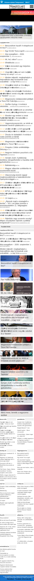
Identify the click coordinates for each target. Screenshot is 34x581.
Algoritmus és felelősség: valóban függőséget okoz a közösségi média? (7, 459)
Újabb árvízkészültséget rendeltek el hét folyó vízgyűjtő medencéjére (25, 504)
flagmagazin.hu (11, 48)
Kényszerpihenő (4, 518)
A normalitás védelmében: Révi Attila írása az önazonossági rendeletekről (25, 531)
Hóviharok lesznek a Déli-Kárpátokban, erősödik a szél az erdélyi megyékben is (25, 498)
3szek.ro (19, 59)
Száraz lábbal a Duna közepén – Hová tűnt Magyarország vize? (25, 537)
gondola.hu (14, 162)
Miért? (27, 2)
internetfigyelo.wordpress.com (19, 106)
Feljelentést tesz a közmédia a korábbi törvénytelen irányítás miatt (15, 36)
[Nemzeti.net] (17, 6)
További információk (23, 579)
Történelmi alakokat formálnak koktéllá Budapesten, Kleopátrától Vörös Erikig (8, 534)
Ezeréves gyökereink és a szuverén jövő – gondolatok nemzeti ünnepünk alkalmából (25, 525)
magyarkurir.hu (16, 56)
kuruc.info (13, 68)
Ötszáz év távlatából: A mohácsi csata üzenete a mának (15, 136)
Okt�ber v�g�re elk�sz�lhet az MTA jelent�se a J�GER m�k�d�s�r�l (17, 185)
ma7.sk (9, 149)
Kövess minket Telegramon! (14, 2)
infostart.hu (23, 82)
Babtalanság (10, 165)
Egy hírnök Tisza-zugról (14, 51)
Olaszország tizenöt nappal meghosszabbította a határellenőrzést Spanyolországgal (15, 177)
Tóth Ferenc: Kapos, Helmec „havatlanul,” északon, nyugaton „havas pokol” (7, 471)
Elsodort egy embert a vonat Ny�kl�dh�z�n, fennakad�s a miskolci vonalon (14, 118)
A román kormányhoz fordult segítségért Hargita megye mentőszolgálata (24, 492)
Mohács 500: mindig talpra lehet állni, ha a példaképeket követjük (25, 519)
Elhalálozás (9, 63)
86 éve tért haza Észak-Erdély (8, 520)
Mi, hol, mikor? (11, 59)
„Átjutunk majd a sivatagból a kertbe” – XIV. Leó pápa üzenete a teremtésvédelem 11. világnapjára (14, 203)
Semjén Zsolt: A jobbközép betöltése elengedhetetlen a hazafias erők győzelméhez (17, 160)
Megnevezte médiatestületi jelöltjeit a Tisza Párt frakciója (16, 100)
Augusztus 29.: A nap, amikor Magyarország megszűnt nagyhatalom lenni (8, 528)
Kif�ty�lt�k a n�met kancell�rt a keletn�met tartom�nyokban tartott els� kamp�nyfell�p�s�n (16, 212)
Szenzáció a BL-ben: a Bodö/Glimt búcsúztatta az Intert (7, 465)
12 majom (9, 198)
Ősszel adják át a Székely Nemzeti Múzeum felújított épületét (24, 509)
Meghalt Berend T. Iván (23, 428)
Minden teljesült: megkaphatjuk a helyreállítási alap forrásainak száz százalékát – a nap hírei (16, 79)
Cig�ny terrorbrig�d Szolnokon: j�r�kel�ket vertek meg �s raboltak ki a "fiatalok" (16, 93)
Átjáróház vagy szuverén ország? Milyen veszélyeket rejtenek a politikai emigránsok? (16, 221)
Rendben (10, 579)
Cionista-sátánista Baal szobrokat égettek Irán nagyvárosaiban (6, 570)
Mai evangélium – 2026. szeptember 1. (15, 245)
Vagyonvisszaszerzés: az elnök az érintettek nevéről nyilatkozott (16, 124)
